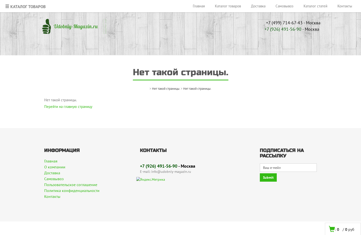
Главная (199, 6)
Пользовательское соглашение (70, 184)
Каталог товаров (228, 6)
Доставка (258, 6)
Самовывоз (284, 6)
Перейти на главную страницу (68, 106)
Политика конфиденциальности (71, 190)
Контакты (344, 6)
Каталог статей (315, 6)
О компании (54, 166)
